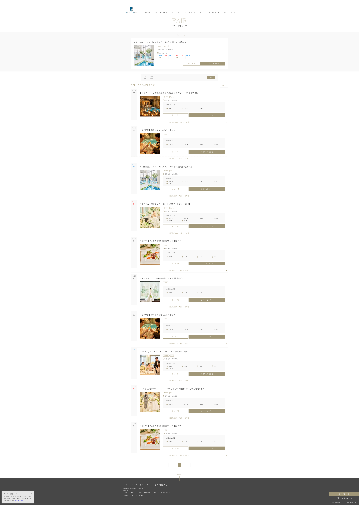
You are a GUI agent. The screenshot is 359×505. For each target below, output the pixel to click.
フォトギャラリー (213, 12)
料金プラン (191, 12)
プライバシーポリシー (138, 495)
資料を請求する (351, 502)
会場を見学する (337, 502)
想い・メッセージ (161, 12)
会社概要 (126, 495)
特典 (201, 12)
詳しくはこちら (19, 500)
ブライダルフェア (177, 12)
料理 (225, 12)
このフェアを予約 (213, 63)
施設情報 (148, 12)
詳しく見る (191, 63)
